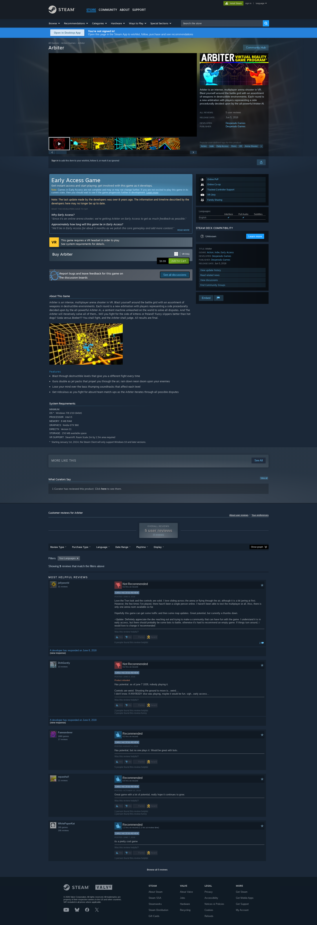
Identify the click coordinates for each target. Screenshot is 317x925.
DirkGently (64, 663)
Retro (233, 146)
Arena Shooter (251, 146)
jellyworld (63, 582)
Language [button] (101, 546)
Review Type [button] (57, 546)
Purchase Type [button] (80, 546)
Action (204, 146)
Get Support (242, 904)
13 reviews (63, 667)
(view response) (58, 653)
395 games (63, 827)
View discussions (209, 280)
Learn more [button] (255, 236)
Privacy (209, 891)
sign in (248, 3)
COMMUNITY (108, 10)
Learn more (152, 192)
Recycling (185, 910)
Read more (183, 230)
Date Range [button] (121, 546)
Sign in (54, 160)
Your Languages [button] (67, 558)
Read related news (210, 275)
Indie (211, 146)
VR (240, 146)
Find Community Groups (212, 285)
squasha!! (63, 776)
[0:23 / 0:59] (123, 95)
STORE (91, 10)
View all (264, 478)
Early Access (222, 146)
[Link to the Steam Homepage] (61, 12)
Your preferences (260, 515)
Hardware (185, 904)
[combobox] (222, 23)
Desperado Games (235, 123)
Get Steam (241, 891)
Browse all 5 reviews (157, 869)
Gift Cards (154, 916)
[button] (54, 23)
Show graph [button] (257, 547)
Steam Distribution (158, 910)
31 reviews (63, 587)
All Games (53, 43)
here (104, 488)
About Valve (186, 891)
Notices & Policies (214, 904)
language (260, 3)
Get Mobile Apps (245, 898)
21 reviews (63, 780)
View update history (210, 270)
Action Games (68, 43)
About (125, 10)
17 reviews (63, 739)
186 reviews (63, 830)
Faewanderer (65, 732)
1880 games (63, 736)
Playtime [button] (141, 546)
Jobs (182, 898)
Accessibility (211, 898)
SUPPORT (139, 10)
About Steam (156, 891)
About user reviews (238, 515)
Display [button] (158, 546)
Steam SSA (155, 898)
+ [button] (261, 146)
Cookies (209, 910)
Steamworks (155, 904)
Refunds (209, 916)
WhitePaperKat (66, 823)
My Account (242, 910)
